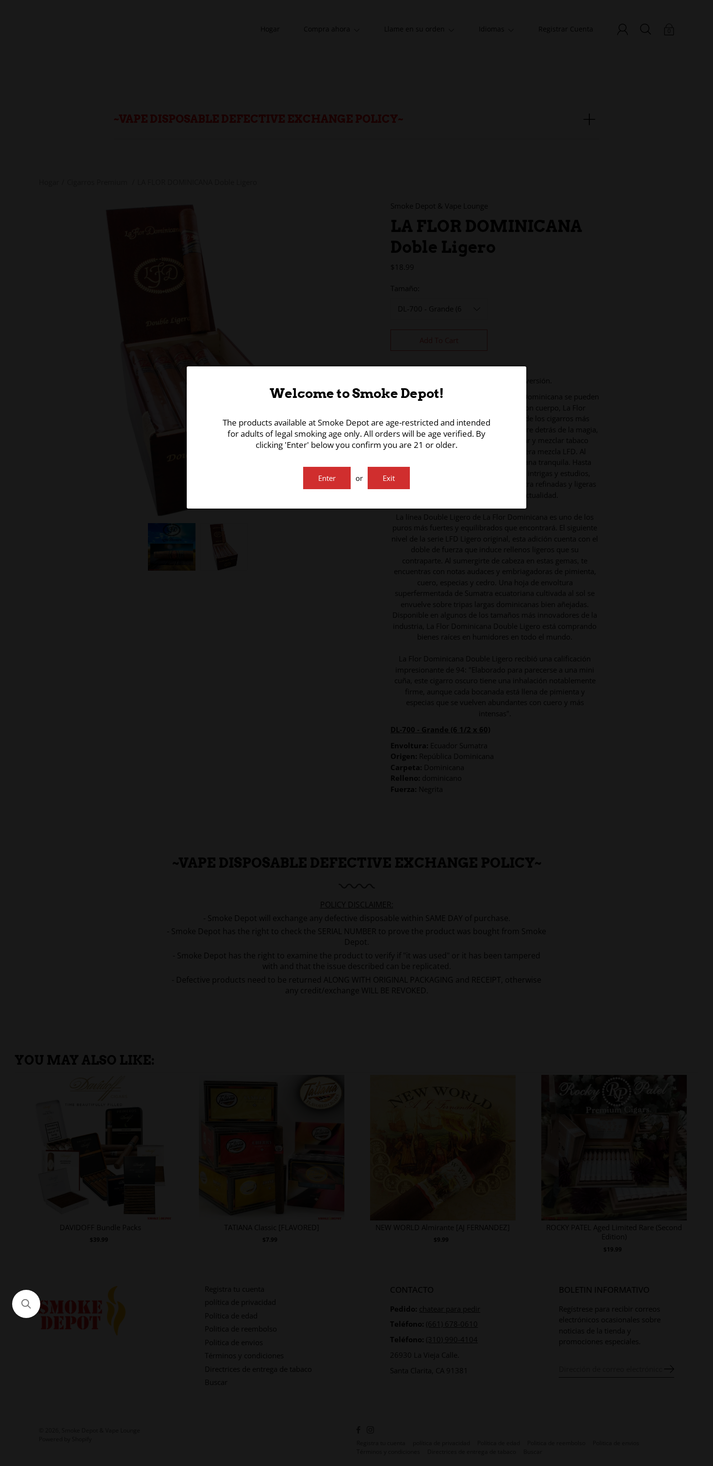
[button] (26, 1304)
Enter (327, 478)
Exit (389, 478)
